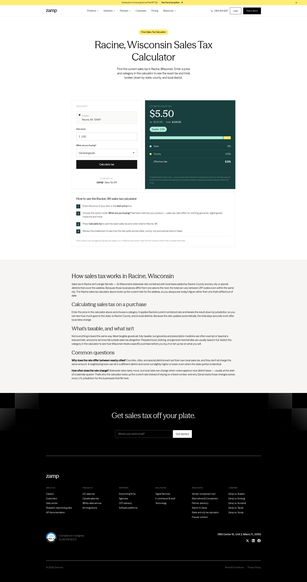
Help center (52, 503)
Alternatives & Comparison (205, 498)
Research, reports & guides (59, 507)
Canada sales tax (91, 498)
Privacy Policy (254, 567)
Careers (50, 493)
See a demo (252, 10)
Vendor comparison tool (203, 493)
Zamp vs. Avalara (236, 493)
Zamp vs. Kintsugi (236, 498)
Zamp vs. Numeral (237, 503)
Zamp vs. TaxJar (236, 507)
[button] (93, 11)
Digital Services (162, 493)
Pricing (154, 10)
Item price (81, 129)
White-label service (92, 503)
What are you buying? (86, 145)
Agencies (123, 498)
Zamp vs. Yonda (235, 512)
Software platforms (128, 507)
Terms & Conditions (234, 567)
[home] (51, 11)
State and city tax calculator (205, 512)
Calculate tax (106, 164)
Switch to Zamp (199, 507)
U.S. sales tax (89, 493)
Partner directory (200, 503)
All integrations (90, 507)
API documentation (55, 512)
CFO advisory (125, 503)
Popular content (200, 517)
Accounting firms (127, 493)
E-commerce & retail (165, 498)
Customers (141, 10)
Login (235, 10)
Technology (161, 503)
